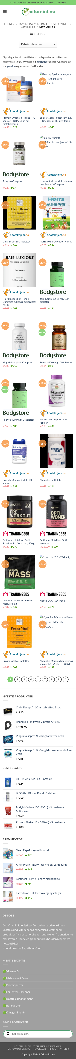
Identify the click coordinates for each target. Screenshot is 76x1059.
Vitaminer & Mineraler (32, 24)
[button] (5, 11)
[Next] (66, 680)
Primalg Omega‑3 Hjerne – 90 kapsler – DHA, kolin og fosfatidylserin (19, 120)
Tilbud (52, 1048)
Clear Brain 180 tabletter (16, 241)
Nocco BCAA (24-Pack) (52, 600)
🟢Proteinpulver (13, 985)
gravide (11, 66)
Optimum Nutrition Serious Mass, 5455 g (18, 602)
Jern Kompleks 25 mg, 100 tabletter (54, 300)
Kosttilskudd (22, 1046)
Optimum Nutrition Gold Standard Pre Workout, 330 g (18, 542)
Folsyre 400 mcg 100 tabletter (56, 362)
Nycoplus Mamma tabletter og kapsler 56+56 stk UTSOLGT (56, 663)
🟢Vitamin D (11, 971)
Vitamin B (28, 27)
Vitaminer (61, 24)
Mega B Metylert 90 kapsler (18, 362)
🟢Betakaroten (12, 1005)
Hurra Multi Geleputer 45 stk (56, 241)
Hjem (8, 24)
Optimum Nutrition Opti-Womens (54, 542)
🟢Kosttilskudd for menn (18, 998)
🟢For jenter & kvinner (16, 991)
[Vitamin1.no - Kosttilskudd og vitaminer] (38, 11)
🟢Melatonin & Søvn (15, 978)
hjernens (41, 61)
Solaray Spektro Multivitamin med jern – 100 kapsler (56, 183)
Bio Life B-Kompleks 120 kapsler (53, 421)
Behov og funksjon (20, 1048)
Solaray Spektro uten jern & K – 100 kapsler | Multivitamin (56, 119)
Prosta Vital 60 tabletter (16, 661)
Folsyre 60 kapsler (13, 181)
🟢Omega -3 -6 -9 (14, 1012)
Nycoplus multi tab (50, 480)
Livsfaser (40, 1048)
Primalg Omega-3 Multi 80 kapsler (17, 482)
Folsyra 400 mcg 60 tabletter (18, 419)
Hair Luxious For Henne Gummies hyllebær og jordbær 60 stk (19, 301)
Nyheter (64, 1048)
